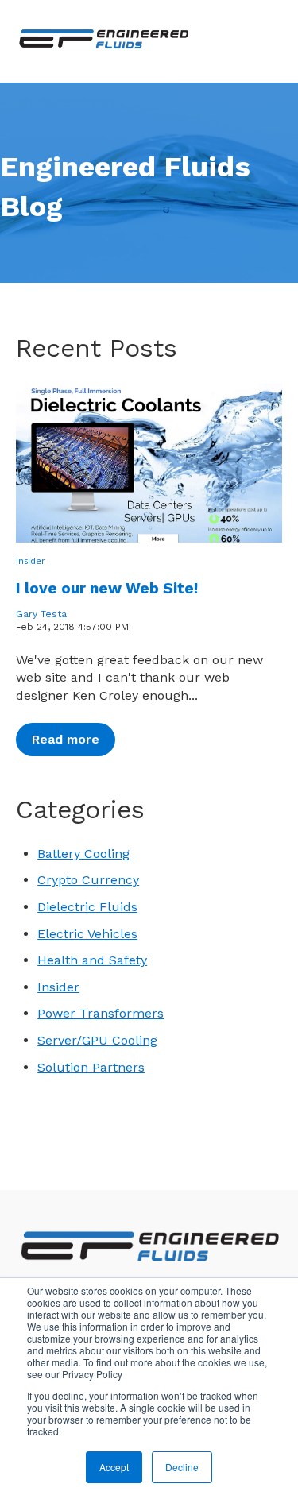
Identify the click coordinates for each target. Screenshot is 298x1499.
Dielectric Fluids (87, 906)
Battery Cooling (83, 853)
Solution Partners (91, 1067)
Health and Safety (92, 960)
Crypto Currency (88, 879)
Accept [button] (114, 1467)
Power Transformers (100, 1013)
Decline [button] (182, 1467)
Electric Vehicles (87, 933)
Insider (30, 560)
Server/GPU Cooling (97, 1040)
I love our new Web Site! (107, 588)
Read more (65, 739)
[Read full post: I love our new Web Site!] (149, 463)
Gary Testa (41, 614)
